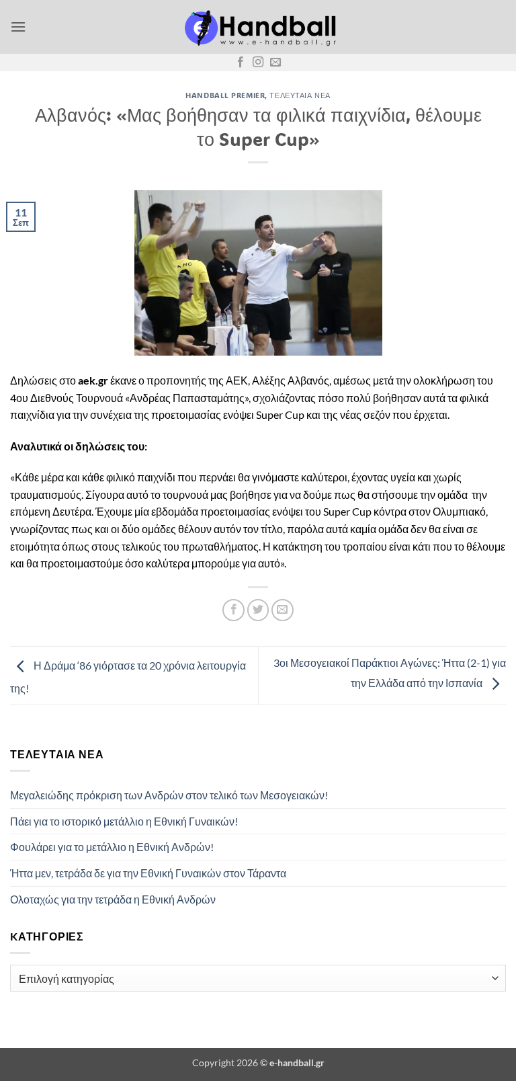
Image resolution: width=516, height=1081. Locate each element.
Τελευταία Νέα (299, 95)
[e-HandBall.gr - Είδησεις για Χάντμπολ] (258, 27)
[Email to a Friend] (282, 610)
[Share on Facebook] (233, 610)
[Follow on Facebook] (240, 62)
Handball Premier (225, 95)
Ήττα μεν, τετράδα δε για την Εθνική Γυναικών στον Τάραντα (148, 873)
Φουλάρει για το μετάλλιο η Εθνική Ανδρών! (112, 846)
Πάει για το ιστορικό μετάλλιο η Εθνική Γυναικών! (124, 821)
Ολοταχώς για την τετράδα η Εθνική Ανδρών (113, 899)
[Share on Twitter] (258, 610)
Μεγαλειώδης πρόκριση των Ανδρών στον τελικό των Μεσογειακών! (169, 795)
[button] (18, 26)
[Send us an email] (275, 62)
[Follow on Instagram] (258, 62)
